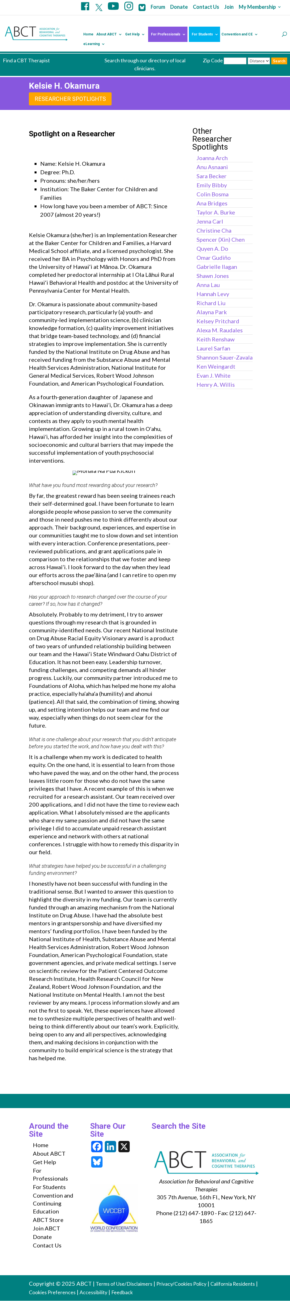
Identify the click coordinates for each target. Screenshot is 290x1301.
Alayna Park (212, 312)
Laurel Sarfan (213, 348)
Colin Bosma (213, 194)
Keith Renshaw (215, 339)
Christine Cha (214, 230)
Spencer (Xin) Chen (221, 239)
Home (88, 34)
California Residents (232, 1284)
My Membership (257, 7)
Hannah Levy (213, 293)
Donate (179, 7)
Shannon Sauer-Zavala (225, 357)
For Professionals (165, 34)
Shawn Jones (213, 275)
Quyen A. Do (212, 248)
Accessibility (93, 1292)
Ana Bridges (212, 203)
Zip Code (213, 60)
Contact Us (206, 7)
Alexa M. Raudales (220, 330)
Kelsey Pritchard (218, 321)
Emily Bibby (212, 185)
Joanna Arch (212, 157)
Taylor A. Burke (216, 212)
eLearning (91, 44)
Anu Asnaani (212, 166)
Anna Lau (208, 284)
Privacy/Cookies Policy (181, 1284)
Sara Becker (212, 176)
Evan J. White (214, 375)
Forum (158, 7)
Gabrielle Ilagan (217, 266)
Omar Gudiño (214, 257)
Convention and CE (237, 34)
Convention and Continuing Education (53, 1203)
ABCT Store (48, 1219)
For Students (202, 34)
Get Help (132, 34)
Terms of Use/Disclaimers (124, 1284)
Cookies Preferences (52, 1292)
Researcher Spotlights (70, 98)
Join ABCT (46, 1228)
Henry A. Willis (216, 384)
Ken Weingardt (216, 366)
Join (229, 7)
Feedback (122, 1292)
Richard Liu (211, 302)
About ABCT (106, 34)
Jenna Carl (210, 221)
